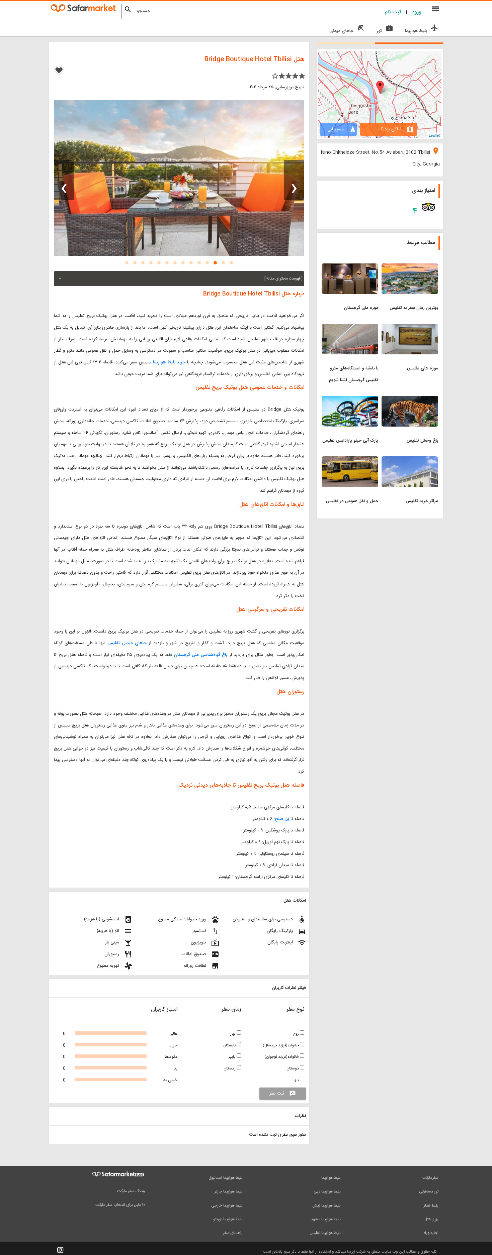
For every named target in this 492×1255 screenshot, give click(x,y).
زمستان (230, 1068)
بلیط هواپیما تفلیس (325, 1233)
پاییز (233, 1056)
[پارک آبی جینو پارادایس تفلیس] (350, 400)
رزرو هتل (431, 1219)
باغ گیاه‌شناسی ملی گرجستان (201, 655)
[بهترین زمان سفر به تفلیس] (410, 267)
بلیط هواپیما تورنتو (228, 1219)
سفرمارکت (430, 1177)
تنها (297, 1080)
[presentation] (294, 180)
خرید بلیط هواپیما (169, 362)
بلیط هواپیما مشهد (326, 1219)
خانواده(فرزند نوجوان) (282, 1056)
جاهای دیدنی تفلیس (127, 643)
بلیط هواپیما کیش (326, 1205)
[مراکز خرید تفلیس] (410, 460)
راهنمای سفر (233, 1233)
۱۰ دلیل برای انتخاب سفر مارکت (120, 1205)
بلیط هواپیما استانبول (226, 1177)
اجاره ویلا (431, 1233)
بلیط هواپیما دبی (327, 1191)
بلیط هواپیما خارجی (227, 1205)
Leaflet (434, 135)
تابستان (230, 1045)
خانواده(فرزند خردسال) (281, 1045)
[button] (231, 262)
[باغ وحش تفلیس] (410, 400)
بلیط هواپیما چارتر (229, 1191)
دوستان (293, 1068)
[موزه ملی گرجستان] (350, 267)
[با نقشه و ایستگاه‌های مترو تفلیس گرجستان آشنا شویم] (350, 328)
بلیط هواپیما (331, 1177)
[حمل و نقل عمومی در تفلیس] (350, 460)
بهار (233, 1033)
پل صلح (282, 819)
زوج (296, 1033)
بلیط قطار (431, 1205)
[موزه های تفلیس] (410, 328)
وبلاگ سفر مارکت (131, 1191)
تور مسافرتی (428, 1191)
